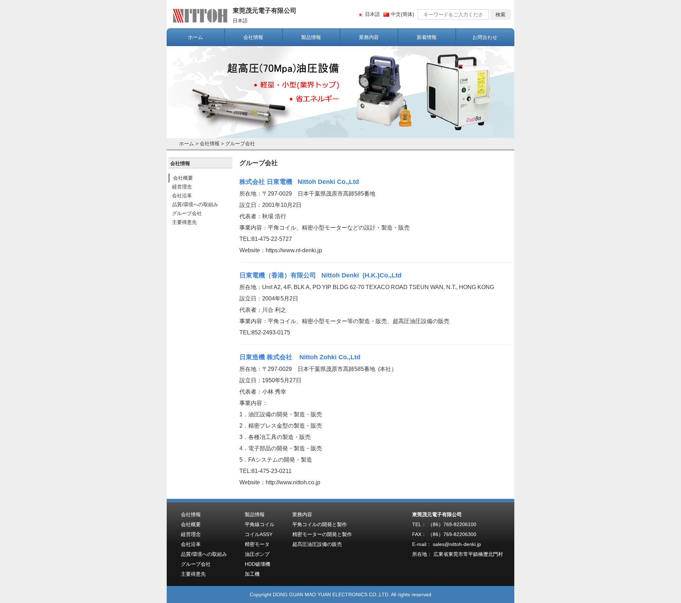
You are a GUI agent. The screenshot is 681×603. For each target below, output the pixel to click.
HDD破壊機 (257, 564)
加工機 (252, 574)
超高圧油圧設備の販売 (317, 544)
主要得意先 (184, 222)
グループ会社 (240, 143)
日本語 (372, 14)
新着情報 (427, 37)
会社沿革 (182, 195)
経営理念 (182, 187)
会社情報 (253, 37)
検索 (500, 14)
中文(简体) (402, 14)
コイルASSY (258, 534)
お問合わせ (484, 37)
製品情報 (311, 37)
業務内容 (369, 37)
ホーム (195, 37)
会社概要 (183, 178)
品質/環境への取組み (195, 204)
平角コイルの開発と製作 (319, 524)
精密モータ (257, 544)
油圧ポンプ (257, 554)
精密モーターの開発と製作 (322, 534)
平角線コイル (260, 524)
